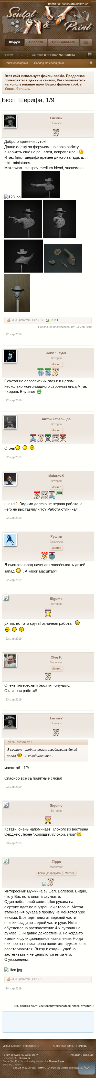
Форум (14, 42)
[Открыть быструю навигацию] (89, 54)
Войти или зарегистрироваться (68, 3)
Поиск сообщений (16, 62)
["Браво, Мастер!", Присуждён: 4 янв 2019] (55, 372)
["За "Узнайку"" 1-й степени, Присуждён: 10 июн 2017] (44, 884)
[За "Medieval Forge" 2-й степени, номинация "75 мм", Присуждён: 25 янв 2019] (48, 372)
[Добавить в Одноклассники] (38, 1017)
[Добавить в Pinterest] (57, 1017)
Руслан (56, 536)
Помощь (81, 1045)
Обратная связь (63, 1045)
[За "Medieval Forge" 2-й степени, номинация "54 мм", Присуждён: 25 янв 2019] (40, 372)
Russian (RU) (31, 1045)
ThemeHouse (57, 1061)
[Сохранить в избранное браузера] (86, 1017)
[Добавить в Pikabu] (47, 1017)
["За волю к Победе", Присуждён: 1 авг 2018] (55, 438)
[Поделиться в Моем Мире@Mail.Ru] (28, 1017)
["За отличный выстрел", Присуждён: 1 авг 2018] (48, 613)
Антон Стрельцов (56, 419)
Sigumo (56, 599)
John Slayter (56, 353)
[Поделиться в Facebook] (8, 1017)
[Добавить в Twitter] (67, 1017)
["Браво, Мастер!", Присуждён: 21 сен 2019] (40, 438)
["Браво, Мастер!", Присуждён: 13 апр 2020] (56, 133)
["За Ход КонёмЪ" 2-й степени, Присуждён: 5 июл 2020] (33, 438)
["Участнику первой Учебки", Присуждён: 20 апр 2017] (59, 495)
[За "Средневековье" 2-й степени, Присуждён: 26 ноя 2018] (48, 438)
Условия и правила (81, 1054)
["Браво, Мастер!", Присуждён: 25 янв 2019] (44, 556)
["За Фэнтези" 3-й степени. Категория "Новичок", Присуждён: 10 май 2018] (63, 438)
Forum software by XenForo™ (20, 1054)
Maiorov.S (56, 476)
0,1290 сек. (29, 1067)
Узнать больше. (17, 89)
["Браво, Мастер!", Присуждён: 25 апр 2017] (50, 882)
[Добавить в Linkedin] (18, 1017)
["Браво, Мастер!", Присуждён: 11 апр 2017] (48, 677)
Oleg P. (56, 657)
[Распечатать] (47, 1027)
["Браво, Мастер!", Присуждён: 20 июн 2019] (37, 495)
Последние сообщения (49, 62)
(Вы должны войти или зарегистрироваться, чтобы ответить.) (54, 1005)
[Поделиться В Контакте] (76, 1017)
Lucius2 (56, 118)
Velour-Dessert (12, 1045)
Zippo (56, 862)
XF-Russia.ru (22, 1058)
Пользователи (63, 42)
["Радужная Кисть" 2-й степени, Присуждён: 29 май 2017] (52, 556)
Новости (36, 42)
